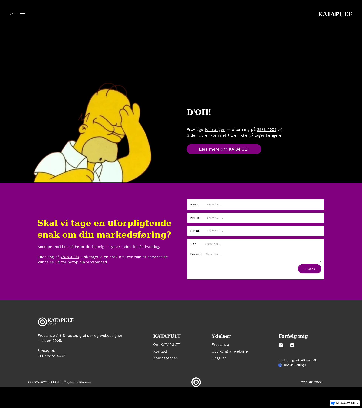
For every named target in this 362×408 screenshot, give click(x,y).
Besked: (195, 254)
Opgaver (219, 358)
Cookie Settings (295, 365)
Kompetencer (165, 358)
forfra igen (215, 129)
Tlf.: (193, 244)
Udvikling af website (230, 351)
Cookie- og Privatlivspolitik (298, 360)
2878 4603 (266, 129)
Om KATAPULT (166, 345)
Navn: (194, 204)
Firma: (195, 217)
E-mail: (195, 231)
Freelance (220, 345)
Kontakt (160, 351)
